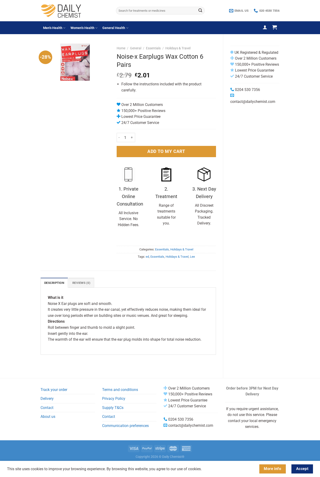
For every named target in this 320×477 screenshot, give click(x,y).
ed (147, 256)
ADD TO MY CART (166, 151)
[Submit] (200, 11)
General (135, 48)
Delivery (47, 398)
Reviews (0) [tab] (81, 283)
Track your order (54, 389)
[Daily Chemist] (75, 10)
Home (121, 48)
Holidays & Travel (177, 48)
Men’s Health (52, 28)
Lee (192, 256)
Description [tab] (54, 283)
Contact (47, 407)
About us (48, 416)
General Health (113, 28)
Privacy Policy (113, 398)
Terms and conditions (120, 389)
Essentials (153, 48)
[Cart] (274, 27)
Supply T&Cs (112, 407)
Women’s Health (82, 28)
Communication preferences (125, 425)
